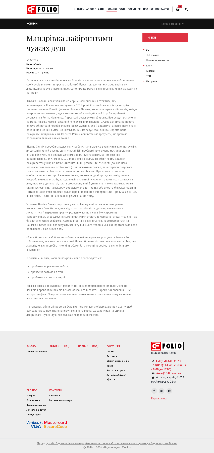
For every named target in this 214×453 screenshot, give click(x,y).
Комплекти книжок (36, 351)
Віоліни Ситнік (105, 88)
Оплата (110, 351)
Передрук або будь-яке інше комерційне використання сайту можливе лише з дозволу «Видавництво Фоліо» (107, 443)
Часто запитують (115, 370)
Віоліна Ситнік (33, 64)
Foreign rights (33, 414)
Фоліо (164, 24)
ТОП (148, 76)
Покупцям (134, 9)
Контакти (162, 9)
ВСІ (148, 49)
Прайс (109, 365)
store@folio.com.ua (168, 373)
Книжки (79, 9)
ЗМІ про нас (42, 72)
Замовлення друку (36, 409)
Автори (91, 9)
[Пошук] (185, 9)
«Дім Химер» (52, 159)
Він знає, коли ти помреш (40, 68)
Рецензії (30, 72)
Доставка (111, 356)
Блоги (149, 65)
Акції (101, 9)
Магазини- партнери (60, 400)
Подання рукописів (36, 405)
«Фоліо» (49, 105)
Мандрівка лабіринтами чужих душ (69, 43)
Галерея (30, 395)
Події (122, 9)
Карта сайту (159, 398)
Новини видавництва (157, 60)
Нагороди (151, 81)
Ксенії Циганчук (59, 109)
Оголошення (33, 400)
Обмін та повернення (117, 361)
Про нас (148, 9)
